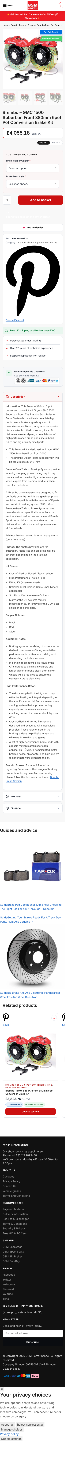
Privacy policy (9, 1434)
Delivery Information (15, 1214)
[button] (50, 32)
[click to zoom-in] (33, 59)
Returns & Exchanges (16, 1218)
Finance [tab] (16, 808)
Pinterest (8, 1289)
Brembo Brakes (27, 25)
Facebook (9, 1274)
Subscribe (32, 1342)
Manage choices (11, 1429)
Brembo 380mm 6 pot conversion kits (37, 242)
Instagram (9, 1284)
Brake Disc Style (16, 176)
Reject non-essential (30, 1424)
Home (6, 25)
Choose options (31, 1111)
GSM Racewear (12, 1246)
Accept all (7, 1424)
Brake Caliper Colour (18, 160)
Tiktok (6, 1298)
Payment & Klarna (13, 1209)
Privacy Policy (11, 1181)
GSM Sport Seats (13, 1251)
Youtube (8, 1294)
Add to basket (40, 200)
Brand (14, 25)
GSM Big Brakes (13, 1256)
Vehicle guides (12, 1191)
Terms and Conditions (16, 1195)
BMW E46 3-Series (16, 1087)
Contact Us (9, 1186)
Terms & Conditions (15, 1223)
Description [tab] (18, 396)
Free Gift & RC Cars (15, 1233)
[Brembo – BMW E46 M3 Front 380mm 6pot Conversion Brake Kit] (30, 1054)
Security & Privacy (14, 1228)
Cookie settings (11, 1438)
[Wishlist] (54, 1018)
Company (8, 1176)
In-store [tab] (16, 796)
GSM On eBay (11, 1261)
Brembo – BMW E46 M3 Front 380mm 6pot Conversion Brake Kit (29, 1092)
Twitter (7, 1279)
